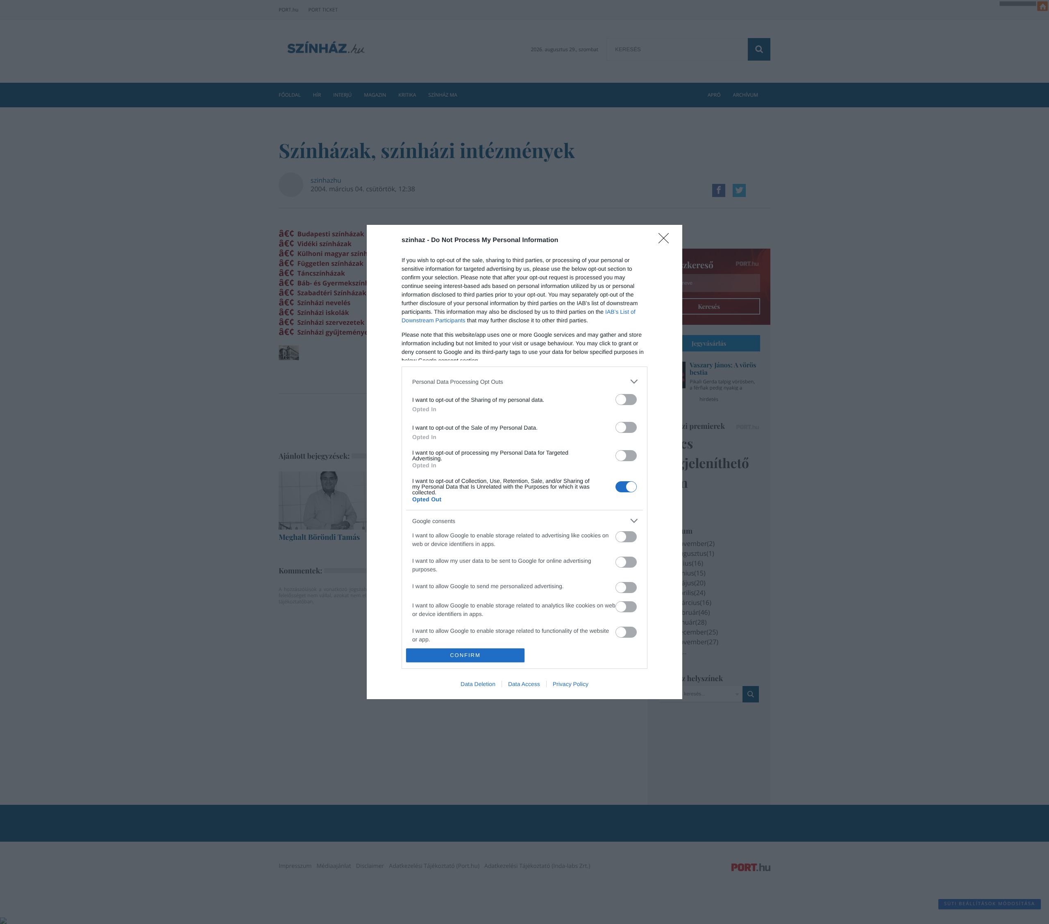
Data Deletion (478, 684)
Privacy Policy (570, 684)
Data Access (524, 684)
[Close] (666, 241)
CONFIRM (465, 655)
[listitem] (524, 381)
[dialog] (524, 462)
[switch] (626, 399)
